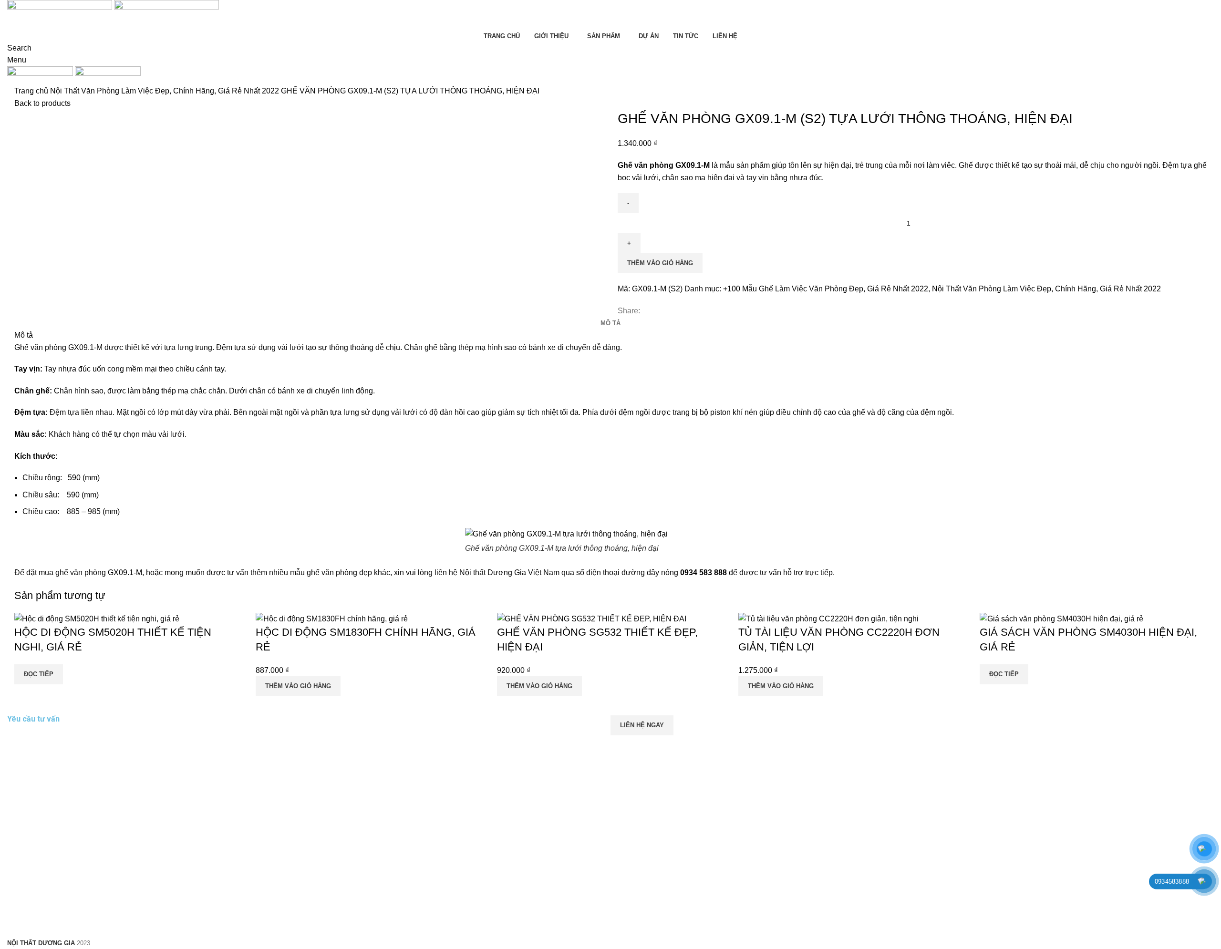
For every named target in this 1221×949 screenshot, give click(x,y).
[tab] (610, 323)
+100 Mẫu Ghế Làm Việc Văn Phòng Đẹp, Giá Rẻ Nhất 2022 (825, 289)
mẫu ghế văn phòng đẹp (331, 572)
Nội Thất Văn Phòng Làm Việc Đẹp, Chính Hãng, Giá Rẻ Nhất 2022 (165, 91)
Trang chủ (32, 91)
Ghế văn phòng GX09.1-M (58, 347)
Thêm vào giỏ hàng (660, 263)
